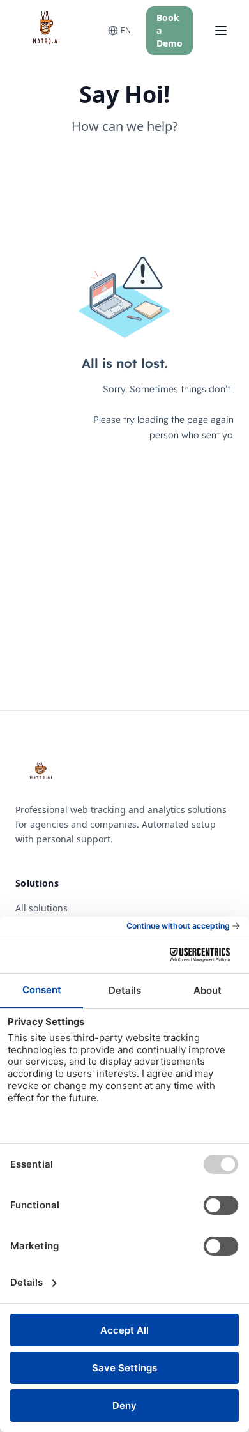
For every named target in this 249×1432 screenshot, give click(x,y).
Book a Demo (169, 30)
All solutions (41, 908)
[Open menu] (221, 30)
